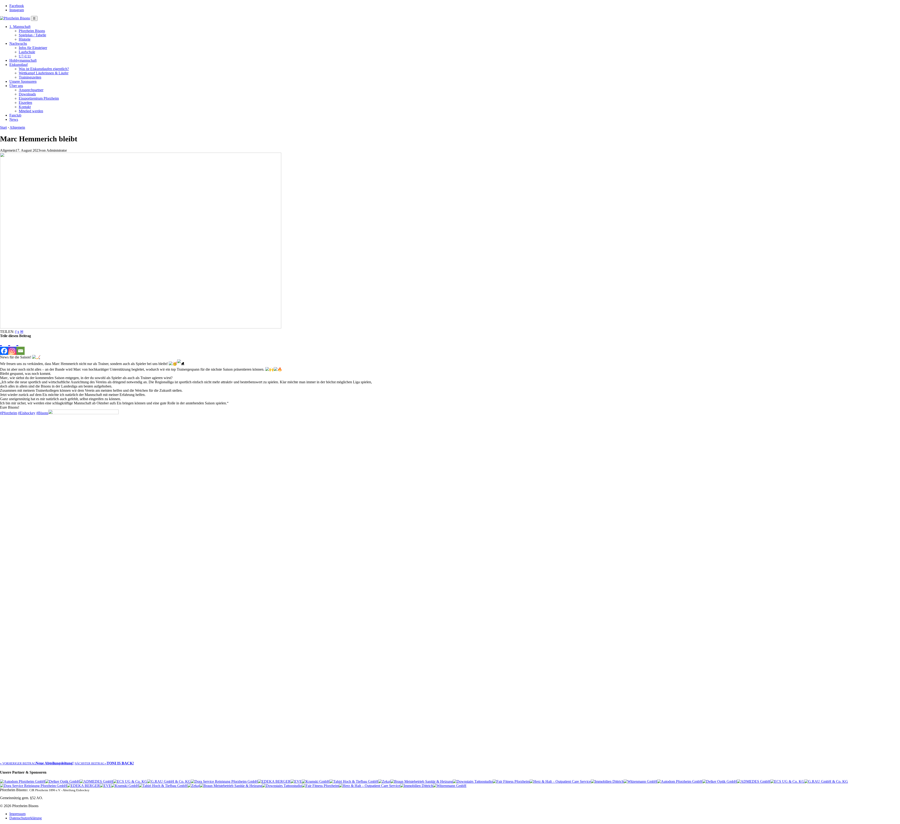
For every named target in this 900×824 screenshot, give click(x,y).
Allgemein (17, 127)
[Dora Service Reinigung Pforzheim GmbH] (224, 781)
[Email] (20, 346)
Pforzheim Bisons (32, 31)
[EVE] (296, 781)
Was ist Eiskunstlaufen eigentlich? (44, 69)
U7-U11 (25, 56)
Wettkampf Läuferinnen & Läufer (43, 73)
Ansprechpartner (31, 90)
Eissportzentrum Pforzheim (39, 98)
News (13, 119)
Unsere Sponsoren (23, 81)
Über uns (16, 86)
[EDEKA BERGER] (274, 781)
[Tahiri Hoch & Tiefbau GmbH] (354, 781)
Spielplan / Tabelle (32, 35)
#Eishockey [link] (26, 413)
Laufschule (27, 52)
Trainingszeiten (30, 77)
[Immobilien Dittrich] (607, 781)
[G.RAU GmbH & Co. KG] (169, 781)
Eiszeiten (25, 103)
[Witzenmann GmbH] (640, 781)
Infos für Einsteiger (33, 48)
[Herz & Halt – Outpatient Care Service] (560, 781)
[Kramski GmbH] (316, 781)
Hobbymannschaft (23, 60)
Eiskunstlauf (18, 65)
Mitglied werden (31, 111)
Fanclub (15, 115)
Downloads (27, 94)
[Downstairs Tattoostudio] (473, 781)
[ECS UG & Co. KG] (130, 781)
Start (3, 127)
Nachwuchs (18, 43)
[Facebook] (4, 346)
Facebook (16, 6)
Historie (24, 39)
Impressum (17, 814)
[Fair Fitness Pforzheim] (511, 781)
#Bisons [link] (42, 413)
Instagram (16, 10)
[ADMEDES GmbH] (96, 781)
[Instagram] (12, 346)
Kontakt (25, 107)
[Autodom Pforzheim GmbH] (22, 781)
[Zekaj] (384, 781)
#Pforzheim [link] (8, 413)
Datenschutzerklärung (25, 818)
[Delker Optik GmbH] (62, 781)
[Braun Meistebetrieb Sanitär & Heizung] (421, 781)
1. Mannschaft (19, 27)
